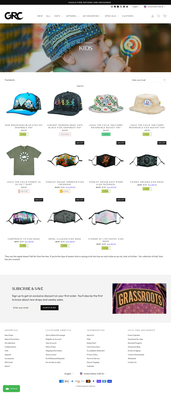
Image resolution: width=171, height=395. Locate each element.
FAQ (88, 339)
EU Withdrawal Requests (55, 358)
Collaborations (10, 347)
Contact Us (132, 362)
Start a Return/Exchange (55, 335)
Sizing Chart (91, 343)
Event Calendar (134, 335)
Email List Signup (134, 351)
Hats (57, 16)
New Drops (9, 335)
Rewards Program (135, 343)
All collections (10, 343)
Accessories (91, 16)
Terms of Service (93, 358)
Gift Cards (9, 362)
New (40, 16)
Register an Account (53, 339)
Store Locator (51, 355)
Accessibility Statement (96, 351)
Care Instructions (93, 347)
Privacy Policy (92, 355)
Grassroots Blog (134, 347)
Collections (88, 42)
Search (7, 366)
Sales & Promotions (12, 339)
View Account (51, 343)
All (48, 16)
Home (80, 42)
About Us (90, 335)
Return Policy (51, 347)
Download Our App (135, 339)
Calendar (90, 366)
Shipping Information (54, 351)
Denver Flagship (93, 362)
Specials (111, 16)
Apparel (72, 16)
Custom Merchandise (136, 355)
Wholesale (132, 358)
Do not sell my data (53, 362)
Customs (127, 16)
